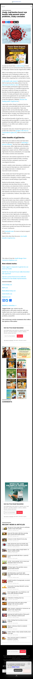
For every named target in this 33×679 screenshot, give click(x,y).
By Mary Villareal (16, 546)
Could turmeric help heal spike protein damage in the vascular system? (17, 603)
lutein (14, 314)
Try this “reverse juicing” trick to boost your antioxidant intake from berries (18, 562)
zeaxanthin (11, 316)
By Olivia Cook (15, 530)
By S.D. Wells (15, 605)
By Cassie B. (15, 629)
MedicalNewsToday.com (9, 291)
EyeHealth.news (9, 231)
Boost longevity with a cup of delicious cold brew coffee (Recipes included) (18, 592)
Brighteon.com (13, 260)
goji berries (8, 314)
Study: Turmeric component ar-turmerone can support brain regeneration (19, 609)
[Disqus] (16, 423)
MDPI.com (5, 287)
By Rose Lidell (16, 577)
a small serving (19, 66)
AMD (24, 310)
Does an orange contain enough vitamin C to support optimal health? (18, 550)
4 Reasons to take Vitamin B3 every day (17, 539)
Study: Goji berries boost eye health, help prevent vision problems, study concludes (18, 544)
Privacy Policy (15, 667)
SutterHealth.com (7, 294)
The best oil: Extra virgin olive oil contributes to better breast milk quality (19, 528)
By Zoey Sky (15, 552)
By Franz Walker (16, 617)
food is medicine (17, 312)
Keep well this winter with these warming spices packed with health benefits (18, 534)
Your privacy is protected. (8, 340)
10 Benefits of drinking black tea (16, 598)
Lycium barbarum (21, 314)
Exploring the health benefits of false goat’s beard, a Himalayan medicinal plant (18, 615)
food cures (9, 312)
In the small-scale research (10, 81)
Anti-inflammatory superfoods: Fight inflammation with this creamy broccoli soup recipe (18, 574)
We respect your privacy (21, 659)
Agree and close (18, 670)
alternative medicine (16, 310)
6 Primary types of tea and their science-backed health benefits (18, 568)
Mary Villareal (12, 19)
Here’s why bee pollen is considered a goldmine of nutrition (17, 638)
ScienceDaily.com (7, 284)
